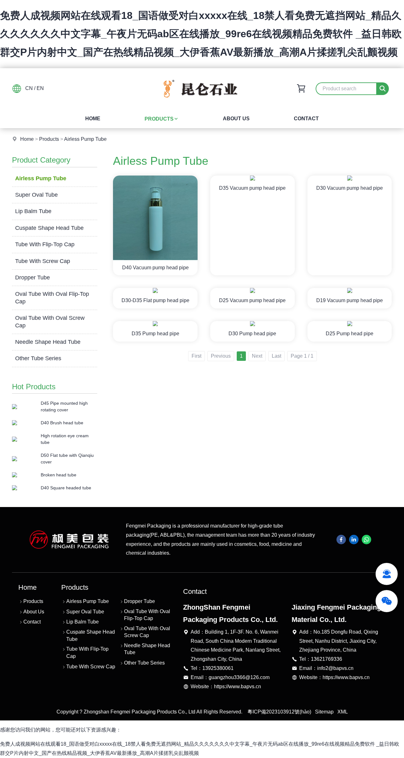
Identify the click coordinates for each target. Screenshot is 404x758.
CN (29, 88)
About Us (236, 118)
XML (342, 711)
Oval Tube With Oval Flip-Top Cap (52, 297)
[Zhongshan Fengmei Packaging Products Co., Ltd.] (202, 104)
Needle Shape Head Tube (47, 342)
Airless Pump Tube (85, 139)
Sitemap (324, 711)
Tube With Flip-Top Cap (44, 244)
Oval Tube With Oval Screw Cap (50, 321)
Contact (306, 118)
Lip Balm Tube (33, 211)
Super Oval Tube (36, 195)
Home (92, 118)
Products (159, 119)
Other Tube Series (38, 358)
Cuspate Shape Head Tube (49, 228)
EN (40, 88)
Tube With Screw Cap (42, 261)
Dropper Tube (32, 277)
